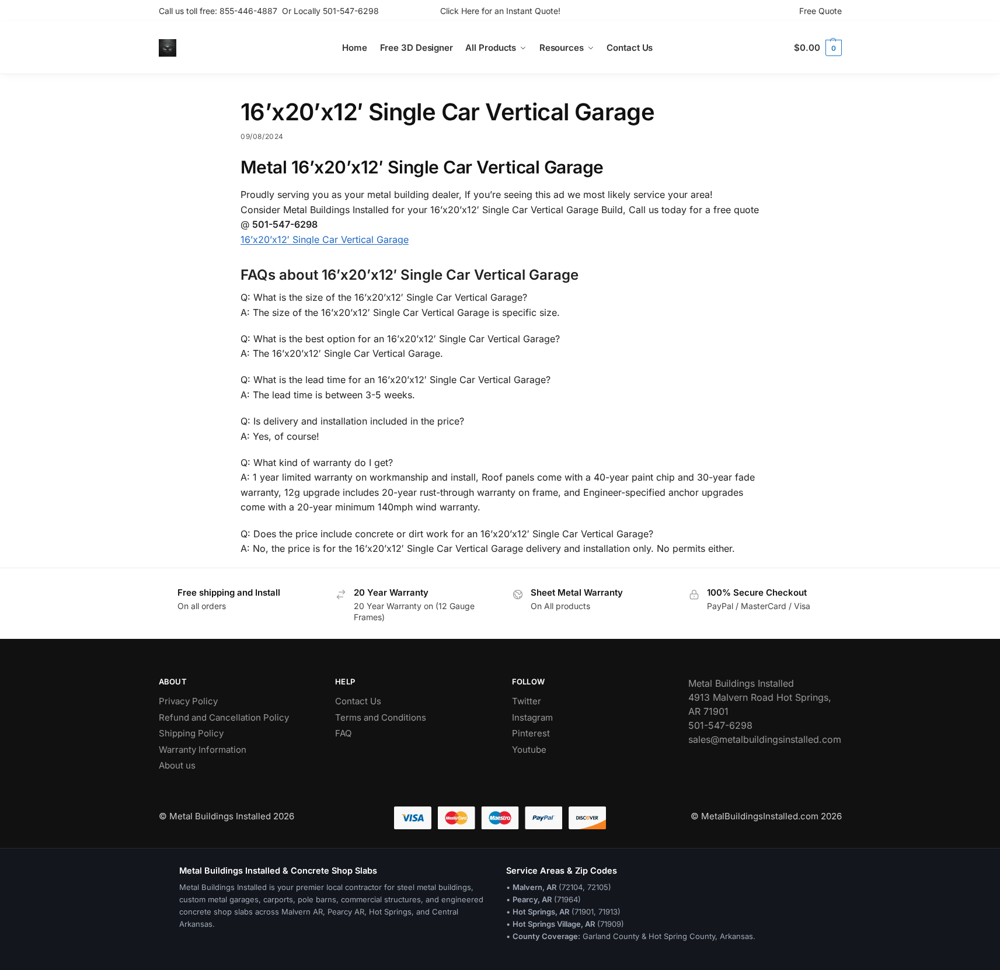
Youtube (529, 749)
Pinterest (531, 733)
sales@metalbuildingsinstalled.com (764, 739)
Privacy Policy (188, 701)
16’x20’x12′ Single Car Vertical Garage (325, 239)
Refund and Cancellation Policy (224, 717)
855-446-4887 (250, 11)
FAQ (343, 733)
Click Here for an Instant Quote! (500, 11)
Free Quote (820, 11)
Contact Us (358, 701)
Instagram (532, 717)
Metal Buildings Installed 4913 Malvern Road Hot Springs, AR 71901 (759, 697)
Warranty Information (202, 749)
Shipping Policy (191, 733)
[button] (817, 47)
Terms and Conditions (380, 717)
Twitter (526, 701)
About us (177, 765)
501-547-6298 (351, 11)
